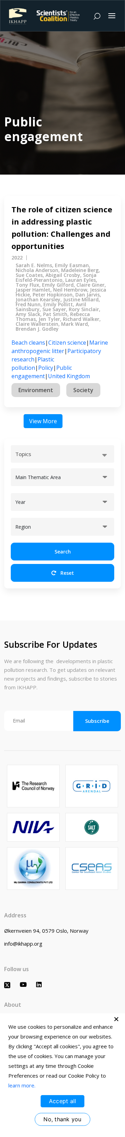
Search (63, 551)
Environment (35, 390)
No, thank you (62, 1119)
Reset (66, 573)
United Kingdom (69, 376)
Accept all (62, 1101)
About (12, 1004)
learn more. (21, 1085)
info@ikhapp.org (23, 943)
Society (83, 390)
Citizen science (67, 342)
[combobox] (62, 454)
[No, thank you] (116, 1018)
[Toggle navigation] (111, 16)
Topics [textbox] (23, 453)
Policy (45, 368)
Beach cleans (28, 342)
